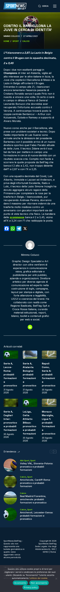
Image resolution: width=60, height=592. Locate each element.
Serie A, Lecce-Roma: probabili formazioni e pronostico (10, 374)
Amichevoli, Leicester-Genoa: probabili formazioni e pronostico (36, 515)
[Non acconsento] (56, 578)
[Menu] (54, 6)
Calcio (23, 477)
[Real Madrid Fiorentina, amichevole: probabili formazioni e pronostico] (10, 498)
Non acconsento (39, 583)
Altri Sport (24, 460)
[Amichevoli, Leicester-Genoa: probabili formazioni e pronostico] (10, 514)
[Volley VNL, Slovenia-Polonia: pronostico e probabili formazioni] (10, 465)
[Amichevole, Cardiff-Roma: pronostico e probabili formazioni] (10, 481)
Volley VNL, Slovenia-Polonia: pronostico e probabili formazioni (36, 466)
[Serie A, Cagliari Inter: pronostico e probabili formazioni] (11, 403)
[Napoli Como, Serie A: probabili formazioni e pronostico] (49, 355)
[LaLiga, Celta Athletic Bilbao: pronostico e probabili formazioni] (30, 403)
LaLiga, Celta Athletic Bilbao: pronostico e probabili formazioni (29, 422)
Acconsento (20, 583)
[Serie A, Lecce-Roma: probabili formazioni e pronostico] (11, 355)
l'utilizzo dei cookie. (38, 578)
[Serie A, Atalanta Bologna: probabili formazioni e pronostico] (30, 355)
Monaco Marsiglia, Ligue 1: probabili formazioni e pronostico (48, 422)
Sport (32, 460)
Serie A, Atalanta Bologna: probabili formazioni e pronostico (29, 374)
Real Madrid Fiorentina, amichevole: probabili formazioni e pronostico (33, 499)
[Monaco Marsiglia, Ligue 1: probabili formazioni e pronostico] (49, 403)
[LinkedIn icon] (30, 327)
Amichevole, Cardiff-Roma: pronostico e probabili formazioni (35, 483)
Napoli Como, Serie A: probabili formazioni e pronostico (48, 374)
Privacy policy (31, 587)
